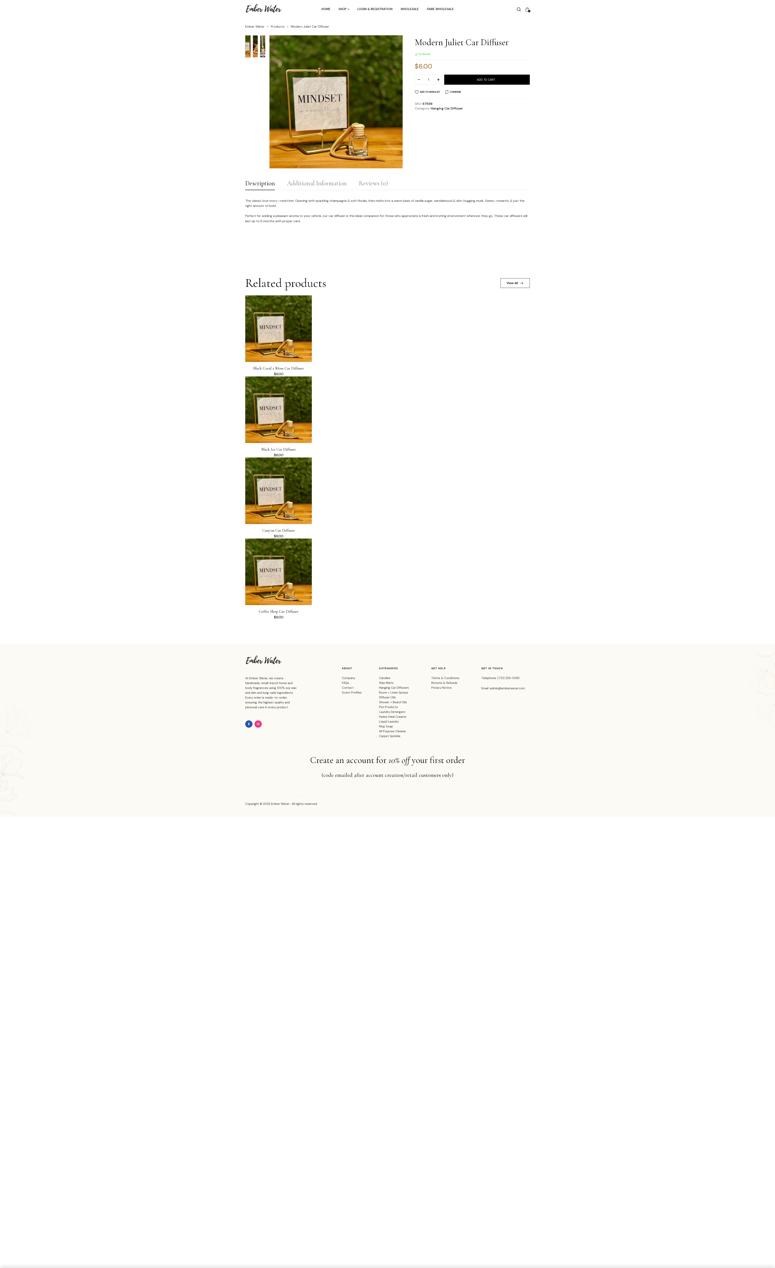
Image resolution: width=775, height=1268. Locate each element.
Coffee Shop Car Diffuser (278, 611)
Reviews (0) (373, 183)
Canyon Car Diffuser (278, 530)
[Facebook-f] (248, 724)
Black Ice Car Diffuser (278, 449)
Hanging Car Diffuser (447, 108)
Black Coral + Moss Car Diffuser (278, 368)
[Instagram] (258, 724)
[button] (396, 41)
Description (260, 183)
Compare (455, 92)
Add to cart (486, 79)
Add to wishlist (430, 92)
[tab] (260, 184)
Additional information (317, 183)
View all (512, 283)
